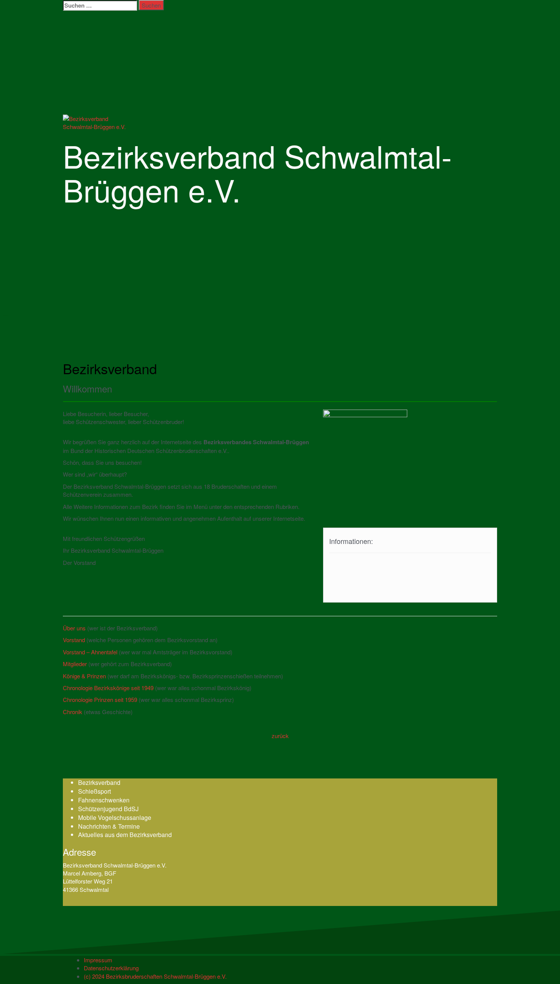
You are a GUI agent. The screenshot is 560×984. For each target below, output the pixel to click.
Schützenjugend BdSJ (108, 808)
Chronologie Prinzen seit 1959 (100, 699)
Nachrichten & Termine (109, 826)
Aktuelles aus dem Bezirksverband (125, 834)
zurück (280, 736)
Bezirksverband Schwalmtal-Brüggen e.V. (257, 172)
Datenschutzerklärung (111, 968)
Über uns (74, 628)
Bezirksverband (99, 782)
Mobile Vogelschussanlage (114, 817)
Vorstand (74, 640)
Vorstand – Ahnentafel (90, 652)
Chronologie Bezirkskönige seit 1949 (108, 688)
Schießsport (94, 791)
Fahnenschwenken (104, 800)
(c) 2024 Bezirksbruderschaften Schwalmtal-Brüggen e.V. (155, 976)
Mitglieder (75, 664)
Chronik (72, 712)
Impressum (98, 960)
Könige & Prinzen (84, 676)
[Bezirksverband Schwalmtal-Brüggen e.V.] (101, 122)
